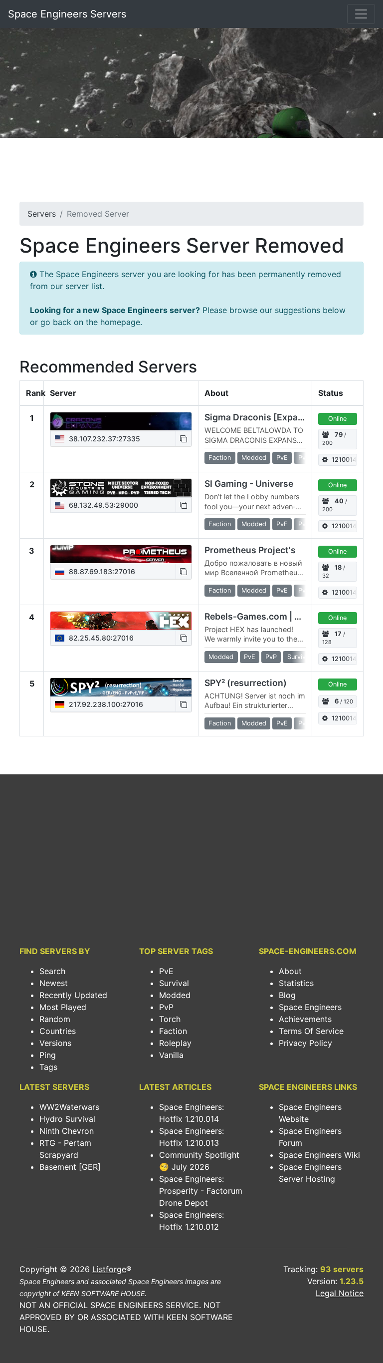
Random (54, 1019)
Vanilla (171, 1055)
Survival (174, 983)
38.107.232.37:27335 (103, 438)
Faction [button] (219, 457)
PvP (166, 1007)
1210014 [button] (344, 459)
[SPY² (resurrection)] (121, 687)
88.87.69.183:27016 (101, 571)
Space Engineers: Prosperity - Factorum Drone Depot (200, 1191)
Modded (175, 995)
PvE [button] (282, 457)
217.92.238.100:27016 (105, 704)
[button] (184, 438)
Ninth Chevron (66, 1131)
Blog (287, 995)
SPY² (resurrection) (245, 683)
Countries (57, 1031)
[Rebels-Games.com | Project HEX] (121, 621)
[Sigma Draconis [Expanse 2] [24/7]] (121, 421)
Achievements (305, 1019)
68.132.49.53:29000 (102, 505)
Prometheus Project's (250, 550)
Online (337, 418)
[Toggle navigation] (361, 14)
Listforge (109, 1269)
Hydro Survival (67, 1119)
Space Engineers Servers (67, 14)
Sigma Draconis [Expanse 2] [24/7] (278, 417)
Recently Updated (73, 995)
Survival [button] (299, 657)
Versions (55, 1043)
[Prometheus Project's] (121, 554)
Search (52, 971)
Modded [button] (253, 457)
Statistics (296, 983)
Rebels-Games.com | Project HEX (274, 616)
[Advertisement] (191, 173)
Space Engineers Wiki (319, 1155)
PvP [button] (304, 457)
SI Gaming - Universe (248, 483)
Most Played (62, 1007)
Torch (170, 1019)
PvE (166, 971)
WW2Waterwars (69, 1107)
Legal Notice (340, 1293)
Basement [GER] (70, 1167)
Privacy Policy (305, 1043)
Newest (53, 983)
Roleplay (175, 1043)
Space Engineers (310, 1007)
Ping (47, 1055)
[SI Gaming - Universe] (121, 488)
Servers (41, 214)
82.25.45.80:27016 (100, 638)
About (290, 971)
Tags (48, 1067)
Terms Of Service (311, 1031)
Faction (173, 1031)
